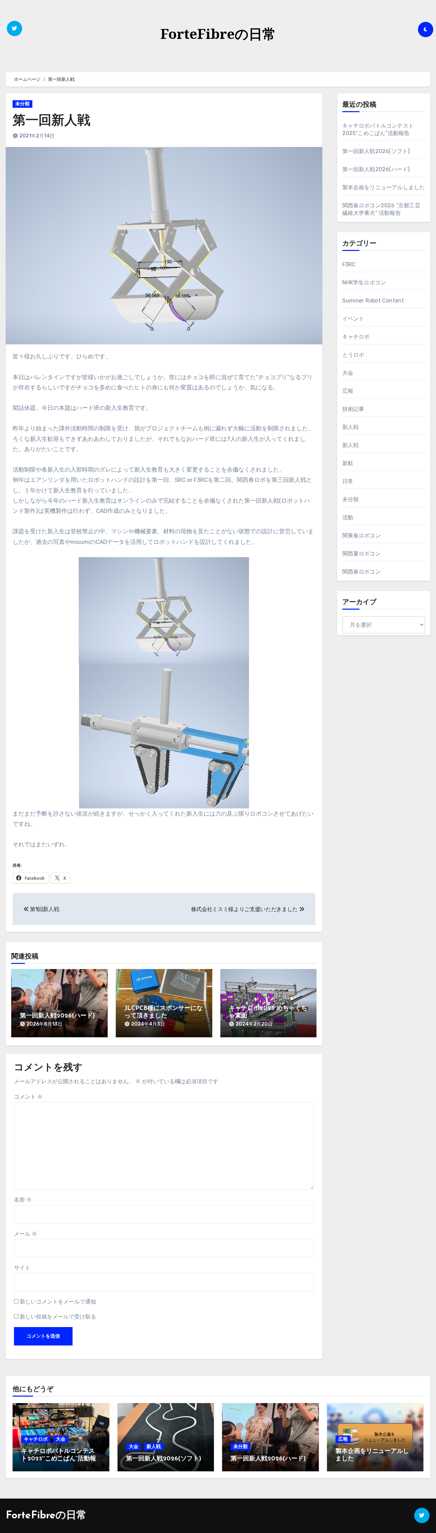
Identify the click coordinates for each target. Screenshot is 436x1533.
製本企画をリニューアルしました (383, 187)
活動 (347, 517)
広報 (347, 391)
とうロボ (353, 355)
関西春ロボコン (361, 571)
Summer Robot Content (373, 300)
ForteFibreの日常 (218, 33)
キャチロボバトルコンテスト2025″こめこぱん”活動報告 (58, 1458)
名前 (23, 1199)
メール (25, 1234)
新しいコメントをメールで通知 (58, 1301)
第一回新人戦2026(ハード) (57, 1016)
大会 (347, 373)
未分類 (22, 104)
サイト (22, 1267)
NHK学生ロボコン (364, 282)
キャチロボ (356, 336)
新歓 (347, 463)
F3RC (349, 264)
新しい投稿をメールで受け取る (58, 1316)
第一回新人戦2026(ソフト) (376, 151)
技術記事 (353, 409)
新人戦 (350, 427)
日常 (347, 481)
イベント (353, 318)
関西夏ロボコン (361, 553)
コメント (28, 1096)
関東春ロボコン (361, 535)
